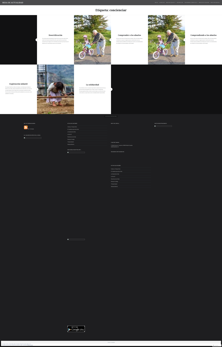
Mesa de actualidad (204, 2)
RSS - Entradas (31, 128)
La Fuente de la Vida (71, 131)
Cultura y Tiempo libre (72, 126)
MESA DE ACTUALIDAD (12, 2)
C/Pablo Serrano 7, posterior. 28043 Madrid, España (121, 145)
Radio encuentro (215, 2)
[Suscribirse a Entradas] (26, 128)
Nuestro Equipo (170, 2)
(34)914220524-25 (115, 146)
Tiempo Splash (70, 141)
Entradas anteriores (111, 116)
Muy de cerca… (115, 123)
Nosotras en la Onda (71, 136)
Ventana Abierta (70, 144)
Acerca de (162, 2)
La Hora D (69, 134)
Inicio (156, 2)
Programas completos (191, 2)
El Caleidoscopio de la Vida (73, 129)
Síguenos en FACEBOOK (117, 151)
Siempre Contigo (71, 139)
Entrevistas (180, 2)
